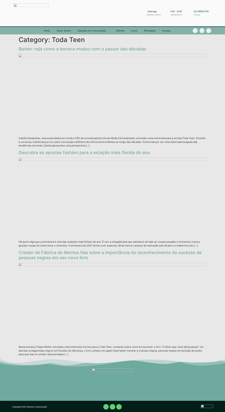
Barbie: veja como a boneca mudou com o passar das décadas (82, 48)
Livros (134, 30)
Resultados (150, 30)
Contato (166, 30)
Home (47, 30)
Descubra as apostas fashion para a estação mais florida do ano (84, 152)
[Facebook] (106, 407)
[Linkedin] (201, 30)
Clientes (120, 30)
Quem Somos (64, 30)
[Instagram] (208, 30)
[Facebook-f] (195, 30)
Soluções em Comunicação (92, 30)
